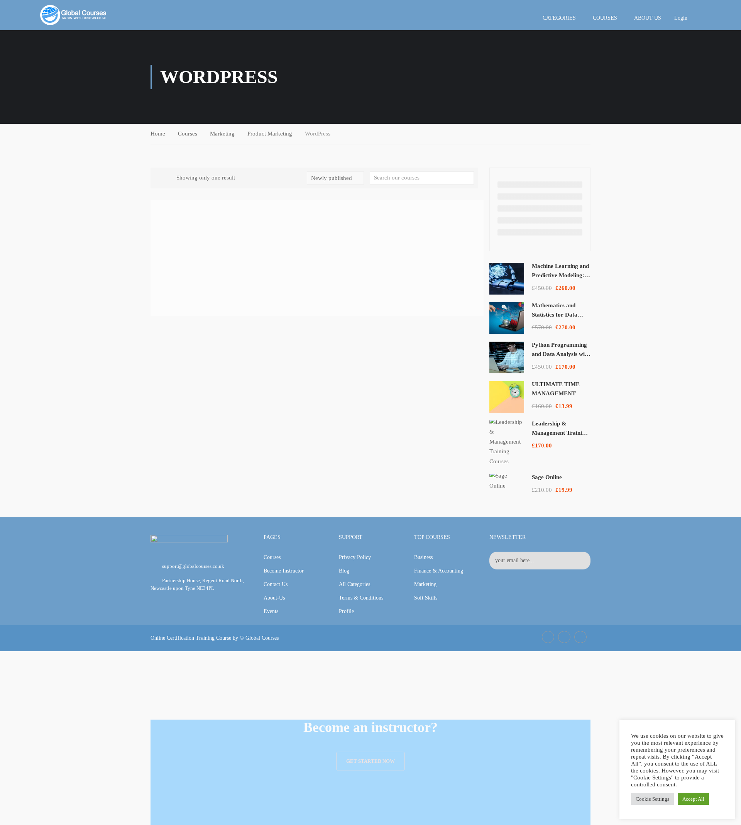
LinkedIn (564, 637)
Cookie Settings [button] (652, 799)
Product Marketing (269, 133)
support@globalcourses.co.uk (193, 566)
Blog (344, 571)
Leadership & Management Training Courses (560, 432)
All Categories (354, 584)
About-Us (274, 598)
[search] (468, 178)
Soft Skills (425, 598)
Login (680, 18)
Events (271, 611)
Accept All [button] (693, 799)
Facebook (548, 637)
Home (158, 133)
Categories (559, 18)
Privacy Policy (355, 557)
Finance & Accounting (438, 571)
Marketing (222, 133)
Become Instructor (284, 571)
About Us (647, 18)
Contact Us (276, 584)
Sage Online (547, 477)
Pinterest (580, 637)
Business (423, 557)
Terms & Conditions (361, 598)
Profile (346, 611)
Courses (605, 18)
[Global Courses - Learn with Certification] (73, 15)
